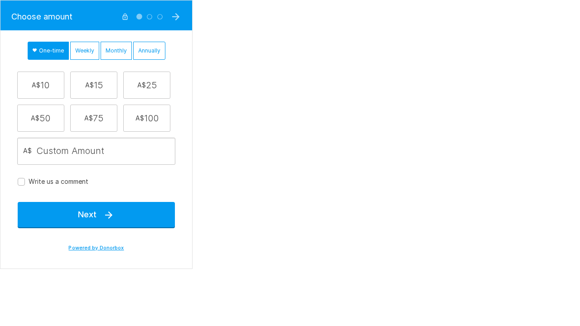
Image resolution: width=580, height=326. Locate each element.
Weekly (84, 50)
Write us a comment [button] (58, 181)
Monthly (116, 50)
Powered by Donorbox (96, 247)
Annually (149, 50)
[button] (41, 85)
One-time (51, 50)
